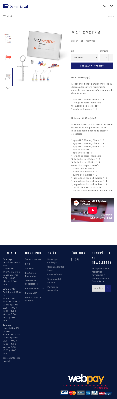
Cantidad (104, 51)
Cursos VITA (31, 293)
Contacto (29, 268)
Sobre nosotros (33, 259)
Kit (72, 51)
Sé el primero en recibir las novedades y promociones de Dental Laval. (100, 275)
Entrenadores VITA (34, 288)
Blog (27, 263)
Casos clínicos (54, 274)
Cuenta (111, 16)
